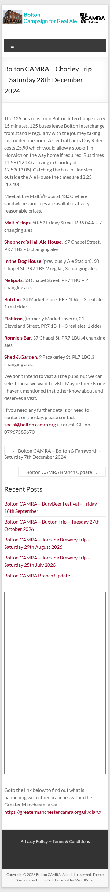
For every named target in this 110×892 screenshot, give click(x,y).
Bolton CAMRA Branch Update (62, 472)
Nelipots (13, 280)
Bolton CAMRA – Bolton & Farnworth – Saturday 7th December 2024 (52, 454)
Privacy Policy (34, 841)
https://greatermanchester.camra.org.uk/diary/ (52, 812)
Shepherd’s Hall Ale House (33, 242)
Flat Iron (13, 318)
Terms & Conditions (71, 841)
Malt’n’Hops (17, 222)
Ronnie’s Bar (17, 337)
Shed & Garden (20, 357)
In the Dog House (23, 261)
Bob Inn (12, 299)
